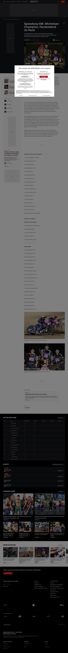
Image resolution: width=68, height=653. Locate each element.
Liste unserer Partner (44, 92)
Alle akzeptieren (25, 76)
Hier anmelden (43, 79)
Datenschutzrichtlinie (32, 95)
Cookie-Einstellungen (46, 95)
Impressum (21, 95)
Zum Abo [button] (43, 76)
